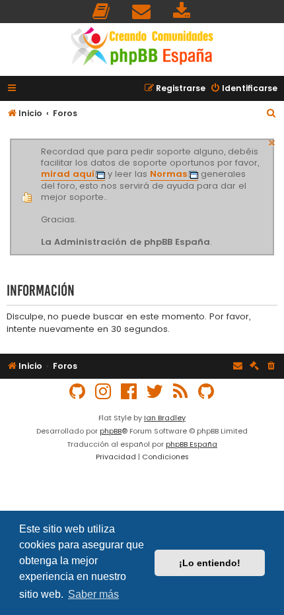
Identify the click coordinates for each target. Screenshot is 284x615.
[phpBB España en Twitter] (155, 391)
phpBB (111, 431)
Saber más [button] (93, 594)
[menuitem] (102, 11)
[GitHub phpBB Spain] (78, 391)
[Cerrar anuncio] (272, 141)
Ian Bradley (165, 417)
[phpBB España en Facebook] (129, 391)
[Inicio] (142, 48)
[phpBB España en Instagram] (104, 391)
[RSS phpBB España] (181, 391)
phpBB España (191, 444)
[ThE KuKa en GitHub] (207, 391)
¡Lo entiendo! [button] (209, 563)
